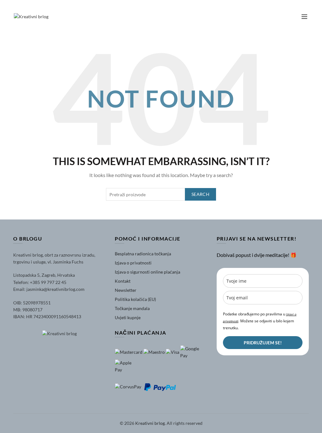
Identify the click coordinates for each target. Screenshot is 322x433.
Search (200, 194)
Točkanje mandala (132, 308)
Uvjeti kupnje (128, 317)
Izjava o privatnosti (133, 262)
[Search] (277, 16)
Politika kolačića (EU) (135, 299)
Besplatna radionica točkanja (143, 253)
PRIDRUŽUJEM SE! (263, 342)
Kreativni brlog (150, 423)
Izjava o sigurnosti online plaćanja (147, 272)
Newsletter (125, 290)
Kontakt (122, 281)
